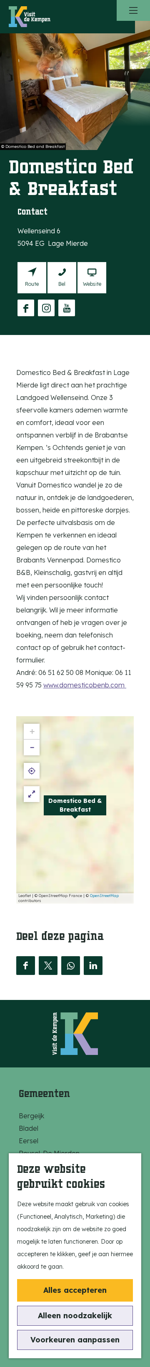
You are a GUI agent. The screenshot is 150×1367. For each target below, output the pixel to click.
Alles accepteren (75, 1290)
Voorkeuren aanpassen (75, 1340)
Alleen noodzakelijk (75, 1315)
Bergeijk (31, 1116)
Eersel (28, 1141)
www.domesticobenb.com (84, 685)
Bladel (28, 1128)
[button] (75, 810)
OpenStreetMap (104, 895)
